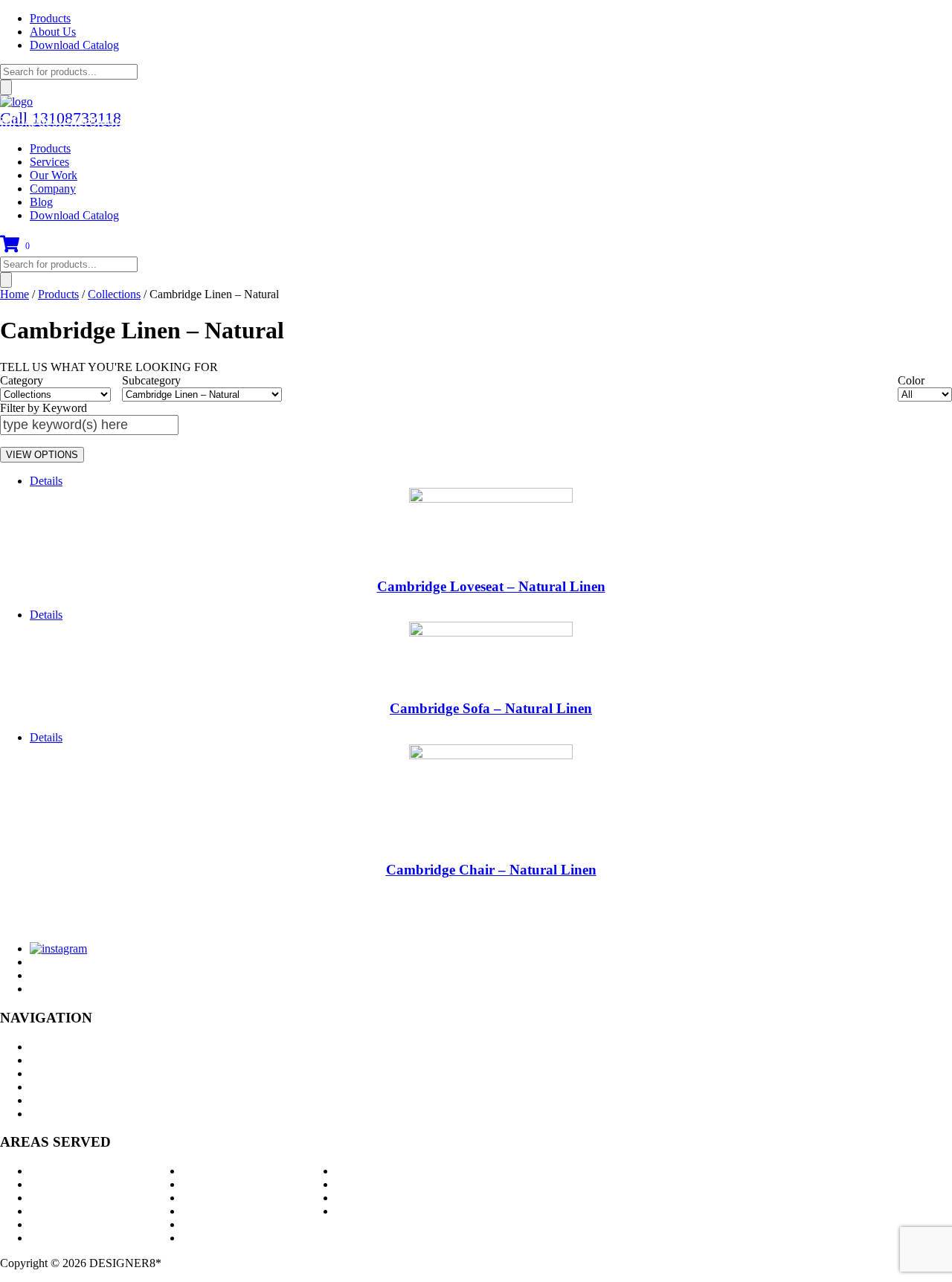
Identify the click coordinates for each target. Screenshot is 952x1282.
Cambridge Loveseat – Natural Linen (491, 586)
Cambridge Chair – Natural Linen (491, 869)
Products (50, 18)
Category (21, 380)
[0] (9, 249)
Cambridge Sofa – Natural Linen (491, 708)
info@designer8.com (63, 121)
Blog (41, 202)
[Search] (6, 87)
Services (49, 161)
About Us (53, 31)
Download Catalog (74, 45)
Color (911, 380)
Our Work (53, 175)
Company (53, 188)
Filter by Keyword (43, 408)
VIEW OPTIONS (42, 454)
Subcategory (151, 380)
